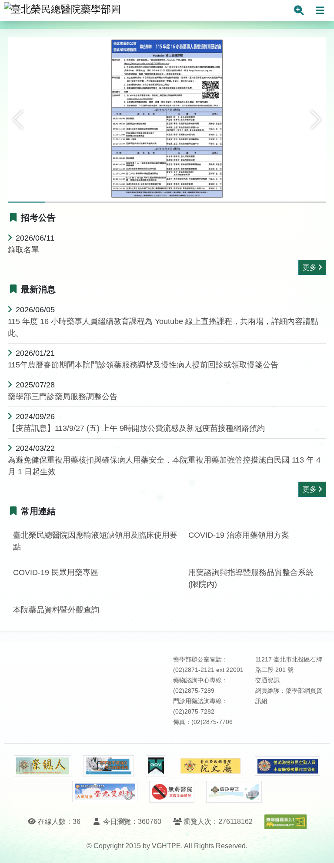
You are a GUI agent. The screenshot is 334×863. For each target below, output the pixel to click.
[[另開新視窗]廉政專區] (233, 792)
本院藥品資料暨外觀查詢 (56, 609)
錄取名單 (23, 249)
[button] (18, 119)
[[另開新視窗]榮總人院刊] (42, 766)
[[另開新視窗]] (167, 119)
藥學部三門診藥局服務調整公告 (62, 396)
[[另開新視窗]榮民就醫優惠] (108, 766)
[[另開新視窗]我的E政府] (156, 766)
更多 (310, 267)
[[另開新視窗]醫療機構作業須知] (287, 766)
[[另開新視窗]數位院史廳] (210, 766)
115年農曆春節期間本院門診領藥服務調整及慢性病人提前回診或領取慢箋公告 (143, 364)
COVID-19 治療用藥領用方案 (238, 535)
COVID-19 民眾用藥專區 (55, 572)
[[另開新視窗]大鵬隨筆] (104, 791)
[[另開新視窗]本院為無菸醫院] (171, 792)
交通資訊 (267, 680)
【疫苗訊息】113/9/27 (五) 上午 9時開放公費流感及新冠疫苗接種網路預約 (136, 428)
